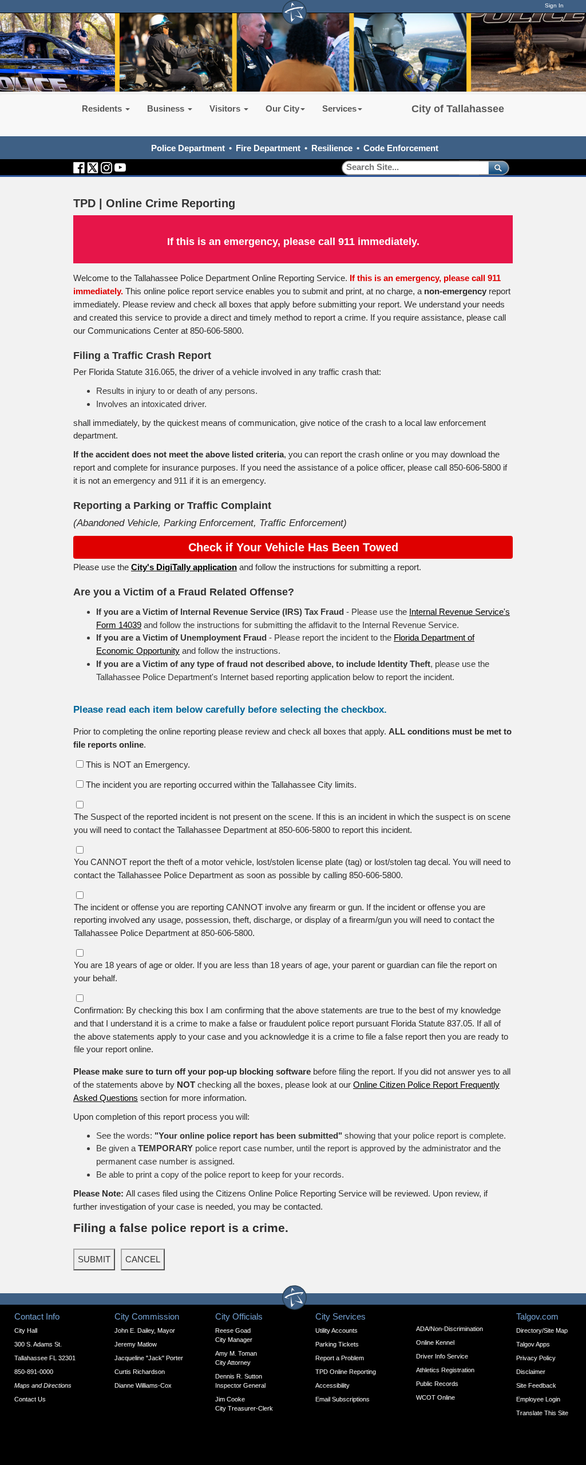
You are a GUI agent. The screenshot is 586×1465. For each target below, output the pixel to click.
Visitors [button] (226, 108)
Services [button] (339, 108)
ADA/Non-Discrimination (449, 1328)
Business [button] (167, 108)
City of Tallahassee (457, 108)
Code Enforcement (400, 148)
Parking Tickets (337, 1344)
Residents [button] (103, 108)
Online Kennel (435, 1342)
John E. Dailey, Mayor (144, 1330)
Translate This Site (542, 1412)
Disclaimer (530, 1371)
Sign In (554, 5)
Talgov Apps (533, 1344)
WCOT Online (435, 1397)
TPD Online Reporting (345, 1371)
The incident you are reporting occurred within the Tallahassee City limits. (221, 784)
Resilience (332, 148)
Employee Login (538, 1399)
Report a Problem (339, 1358)
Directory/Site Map (542, 1330)
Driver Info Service (442, 1356)
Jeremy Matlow (135, 1344)
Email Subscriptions (342, 1399)
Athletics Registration (445, 1370)
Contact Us (30, 1399)
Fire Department (268, 148)
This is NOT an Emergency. (138, 764)
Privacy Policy (536, 1358)
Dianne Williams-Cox (143, 1385)
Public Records (437, 1383)
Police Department (188, 148)
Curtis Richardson (139, 1371)
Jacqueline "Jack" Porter (148, 1358)
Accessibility (332, 1385)
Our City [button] (282, 108)
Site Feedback (536, 1385)
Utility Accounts (336, 1330)
